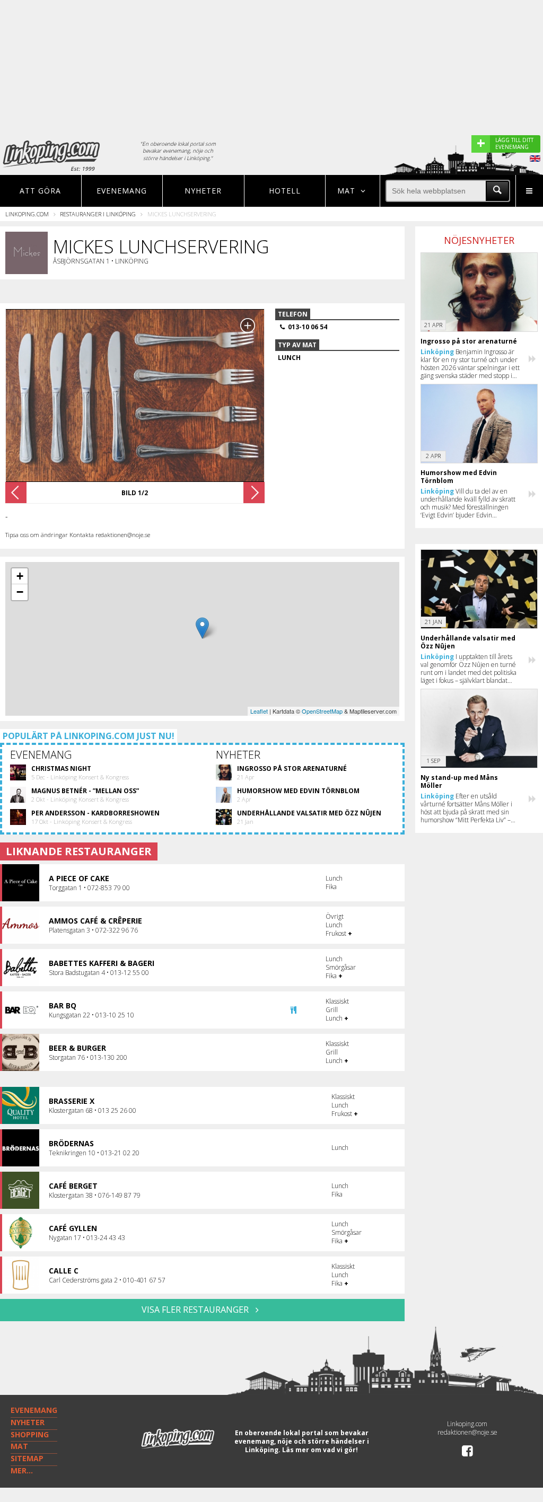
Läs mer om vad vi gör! (320, 1449)
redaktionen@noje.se (467, 1432)
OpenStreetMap (322, 711)
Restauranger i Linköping (98, 214)
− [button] (19, 592)
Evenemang (122, 191)
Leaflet (259, 711)
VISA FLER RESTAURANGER (196, 1309)
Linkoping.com (27, 214)
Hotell (285, 191)
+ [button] (19, 576)
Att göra (40, 191)
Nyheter (203, 191)
